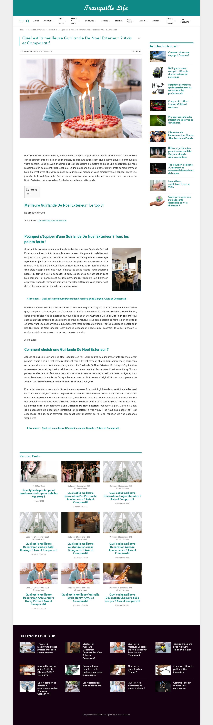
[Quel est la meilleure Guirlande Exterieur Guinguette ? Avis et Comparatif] (80, 522)
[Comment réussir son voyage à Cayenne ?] (158, 56)
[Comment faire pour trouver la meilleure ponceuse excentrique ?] (72, 670)
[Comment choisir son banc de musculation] (163, 686)
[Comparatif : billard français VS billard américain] (158, 105)
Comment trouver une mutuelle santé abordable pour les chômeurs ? (179, 201)
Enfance (118, 21)
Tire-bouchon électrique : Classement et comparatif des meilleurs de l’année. (180, 169)
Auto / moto (61, 21)
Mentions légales (105, 715)
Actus (36, 21)
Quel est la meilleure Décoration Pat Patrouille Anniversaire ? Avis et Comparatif (80, 498)
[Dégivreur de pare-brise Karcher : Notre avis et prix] (163, 647)
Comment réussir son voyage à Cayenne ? (179, 54)
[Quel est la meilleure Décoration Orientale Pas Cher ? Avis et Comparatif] (72, 647)
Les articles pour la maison (52, 220)
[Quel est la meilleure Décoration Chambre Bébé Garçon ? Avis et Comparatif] (122, 573)
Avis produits (185, 21)
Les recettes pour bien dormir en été (92, 684)
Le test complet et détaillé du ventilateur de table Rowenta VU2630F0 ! (47, 689)
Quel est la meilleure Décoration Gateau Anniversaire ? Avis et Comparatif (122, 549)
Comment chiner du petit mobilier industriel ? (183, 669)
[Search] (28, 21)
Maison (156, 21)
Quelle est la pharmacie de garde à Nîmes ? (136, 686)
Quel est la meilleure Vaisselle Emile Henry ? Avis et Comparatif (80, 598)
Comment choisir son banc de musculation (182, 686)
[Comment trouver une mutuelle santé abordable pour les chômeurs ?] (158, 200)
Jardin (142, 21)
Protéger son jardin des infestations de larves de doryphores (180, 120)
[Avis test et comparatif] (107, 8)
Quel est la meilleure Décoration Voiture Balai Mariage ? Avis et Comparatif (38, 547)
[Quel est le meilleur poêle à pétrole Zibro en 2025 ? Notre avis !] (27, 670)
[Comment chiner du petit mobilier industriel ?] (163, 670)
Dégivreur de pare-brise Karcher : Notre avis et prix (183, 647)
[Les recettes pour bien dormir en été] (72, 686)
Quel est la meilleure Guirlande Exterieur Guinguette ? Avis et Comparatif (81, 549)
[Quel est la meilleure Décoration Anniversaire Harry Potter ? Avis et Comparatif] (39, 573)
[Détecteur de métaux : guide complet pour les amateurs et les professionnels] (158, 88)
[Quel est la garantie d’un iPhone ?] (117, 670)
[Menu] (21, 21)
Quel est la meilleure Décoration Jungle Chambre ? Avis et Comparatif (122, 496)
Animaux (47, 21)
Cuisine (104, 21)
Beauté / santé (74, 21)
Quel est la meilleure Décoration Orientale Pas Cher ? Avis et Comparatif (92, 651)
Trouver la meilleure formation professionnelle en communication (47, 648)
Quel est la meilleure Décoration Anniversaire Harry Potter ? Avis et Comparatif (38, 600)
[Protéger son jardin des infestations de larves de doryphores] (158, 120)
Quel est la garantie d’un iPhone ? (135, 669)
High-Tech (129, 21)
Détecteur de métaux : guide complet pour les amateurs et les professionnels (180, 89)
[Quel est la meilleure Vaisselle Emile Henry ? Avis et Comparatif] (80, 573)
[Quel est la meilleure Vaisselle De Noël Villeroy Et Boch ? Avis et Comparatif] (117, 647)
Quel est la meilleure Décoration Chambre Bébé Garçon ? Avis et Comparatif (122, 598)
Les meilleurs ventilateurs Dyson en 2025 (179, 184)
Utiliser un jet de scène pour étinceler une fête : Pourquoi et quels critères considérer (180, 152)
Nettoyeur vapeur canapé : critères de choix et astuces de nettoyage (178, 72)
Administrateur (29, 51)
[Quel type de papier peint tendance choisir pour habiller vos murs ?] (39, 471)
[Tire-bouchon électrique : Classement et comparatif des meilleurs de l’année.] (158, 168)
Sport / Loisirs (170, 21)
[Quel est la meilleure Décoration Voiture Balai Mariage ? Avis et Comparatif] (39, 522)
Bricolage (89, 21)
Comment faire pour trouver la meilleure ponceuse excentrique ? (92, 670)
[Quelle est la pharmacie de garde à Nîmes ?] (117, 686)
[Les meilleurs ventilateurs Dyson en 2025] (158, 185)
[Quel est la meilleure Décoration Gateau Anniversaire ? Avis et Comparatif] (122, 522)
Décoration (137, 51)
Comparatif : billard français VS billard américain (178, 104)
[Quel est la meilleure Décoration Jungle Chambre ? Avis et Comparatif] (122, 471)
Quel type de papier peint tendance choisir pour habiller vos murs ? (39, 493)
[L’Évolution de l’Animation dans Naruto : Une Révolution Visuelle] (158, 136)
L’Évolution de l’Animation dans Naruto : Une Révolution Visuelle (180, 136)
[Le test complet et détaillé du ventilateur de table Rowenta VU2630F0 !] (27, 686)
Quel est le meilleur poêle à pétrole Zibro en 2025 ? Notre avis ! (47, 670)
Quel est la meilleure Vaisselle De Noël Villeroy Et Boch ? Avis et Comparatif (137, 650)
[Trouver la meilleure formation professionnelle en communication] (27, 647)
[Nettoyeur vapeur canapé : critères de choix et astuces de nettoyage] (158, 72)
